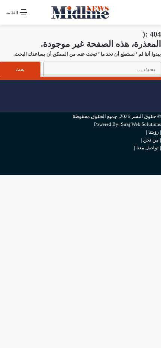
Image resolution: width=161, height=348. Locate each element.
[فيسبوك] (159, 84)
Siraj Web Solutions (141, 124)
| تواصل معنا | (147, 147)
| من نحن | (151, 140)
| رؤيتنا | (153, 132)
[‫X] (159, 96)
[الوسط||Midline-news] (80, 12)
